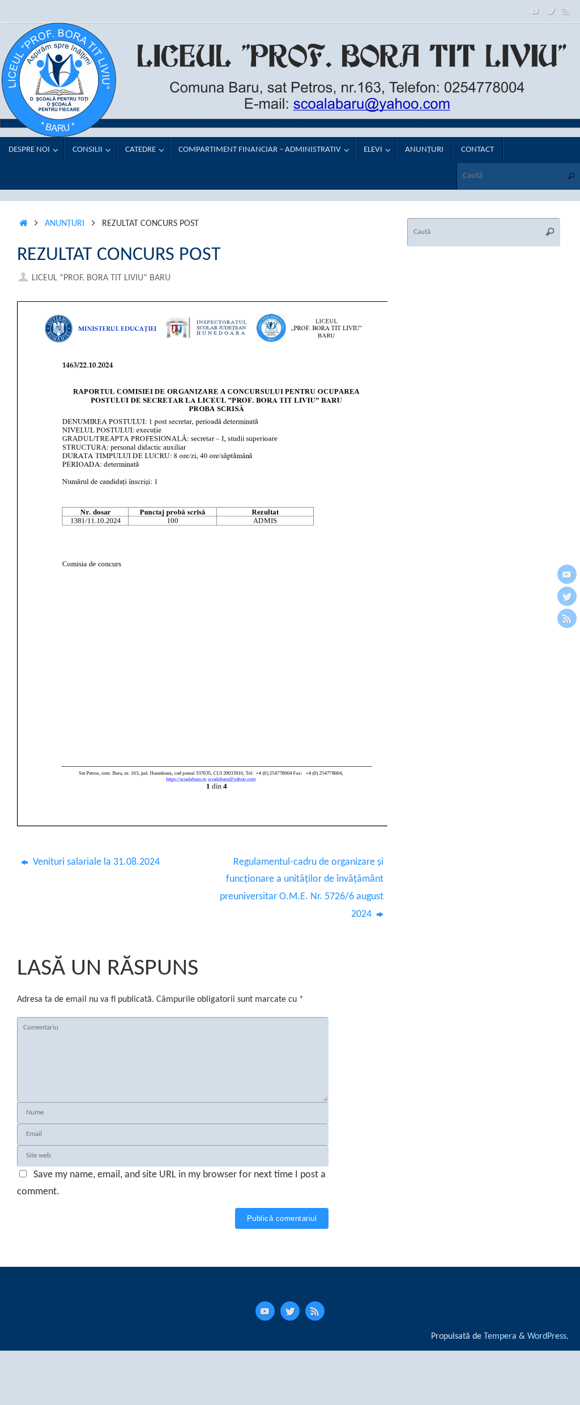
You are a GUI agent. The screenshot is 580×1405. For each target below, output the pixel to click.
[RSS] (566, 11)
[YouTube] (535, 11)
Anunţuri (64, 223)
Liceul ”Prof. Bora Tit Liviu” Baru (101, 278)
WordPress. (548, 1336)
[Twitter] (550, 11)
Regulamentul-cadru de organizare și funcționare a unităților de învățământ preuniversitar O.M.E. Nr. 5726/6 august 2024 (301, 888)
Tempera (500, 1336)
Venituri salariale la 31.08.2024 (95, 862)
